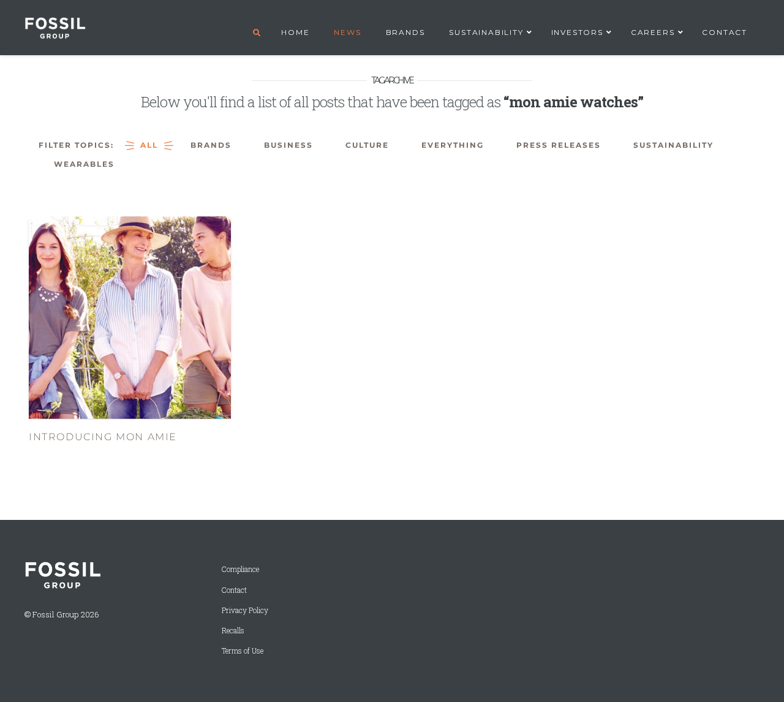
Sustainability (673, 145)
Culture (367, 145)
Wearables (84, 164)
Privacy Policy (245, 610)
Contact (234, 590)
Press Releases (558, 145)
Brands (211, 145)
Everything (452, 145)
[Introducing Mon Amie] (130, 316)
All (149, 145)
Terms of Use (242, 650)
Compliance (240, 569)
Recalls (233, 630)
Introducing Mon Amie (103, 437)
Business (288, 145)
